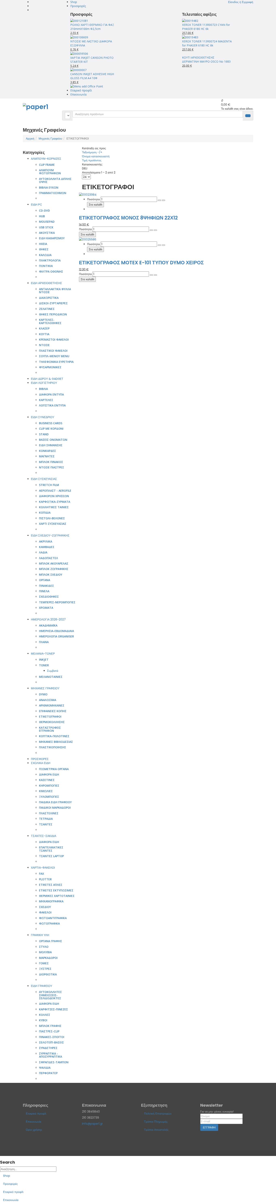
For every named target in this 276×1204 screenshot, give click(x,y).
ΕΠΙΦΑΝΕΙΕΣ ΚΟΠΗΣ (52, 711)
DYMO (43, 694)
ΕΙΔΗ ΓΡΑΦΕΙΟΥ (41, 986)
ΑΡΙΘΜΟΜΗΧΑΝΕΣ (51, 705)
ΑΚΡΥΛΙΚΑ (45, 541)
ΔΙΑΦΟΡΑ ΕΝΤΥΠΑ (51, 394)
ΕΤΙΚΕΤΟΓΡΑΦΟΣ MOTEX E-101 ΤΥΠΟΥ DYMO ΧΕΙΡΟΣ (141, 262)
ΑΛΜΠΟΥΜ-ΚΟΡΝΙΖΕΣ (46, 159)
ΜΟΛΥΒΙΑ (45, 952)
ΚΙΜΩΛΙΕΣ (46, 791)
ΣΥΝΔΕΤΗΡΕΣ (48, 1048)
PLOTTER (45, 879)
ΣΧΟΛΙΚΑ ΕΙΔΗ (40, 763)
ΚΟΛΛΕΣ (44, 1015)
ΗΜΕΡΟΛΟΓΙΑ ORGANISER (56, 636)
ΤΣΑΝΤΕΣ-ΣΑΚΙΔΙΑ (43, 836)
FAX (41, 873)
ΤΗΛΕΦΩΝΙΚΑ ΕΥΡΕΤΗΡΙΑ (56, 362)
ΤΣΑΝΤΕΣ (45, 824)
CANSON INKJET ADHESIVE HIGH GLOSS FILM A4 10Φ (92, 76)
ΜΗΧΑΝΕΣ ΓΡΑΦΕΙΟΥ (45, 688)
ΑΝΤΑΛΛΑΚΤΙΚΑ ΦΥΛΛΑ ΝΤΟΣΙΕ (55, 290)
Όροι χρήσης (34, 1130)
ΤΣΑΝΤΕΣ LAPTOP (51, 856)
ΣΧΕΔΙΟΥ (45, 907)
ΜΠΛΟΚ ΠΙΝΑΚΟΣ (51, 462)
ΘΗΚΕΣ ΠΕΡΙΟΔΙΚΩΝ (53, 314)
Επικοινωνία (78, 94)
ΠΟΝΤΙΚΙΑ (46, 266)
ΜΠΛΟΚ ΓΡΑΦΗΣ (50, 1026)
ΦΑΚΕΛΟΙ (45, 912)
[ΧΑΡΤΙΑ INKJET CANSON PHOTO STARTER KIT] (79, 53)
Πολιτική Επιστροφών (158, 1114)
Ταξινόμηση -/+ (92, 152)
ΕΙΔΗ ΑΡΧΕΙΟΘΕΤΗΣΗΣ (46, 283)
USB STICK (46, 227)
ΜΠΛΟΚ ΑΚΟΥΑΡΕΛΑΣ (53, 563)
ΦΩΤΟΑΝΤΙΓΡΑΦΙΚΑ (53, 918)
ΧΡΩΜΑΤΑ (46, 608)
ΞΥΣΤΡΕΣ (45, 969)
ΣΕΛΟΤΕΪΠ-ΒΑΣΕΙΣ (51, 1042)
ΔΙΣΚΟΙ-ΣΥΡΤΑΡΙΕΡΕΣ (53, 303)
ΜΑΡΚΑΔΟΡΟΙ (48, 958)
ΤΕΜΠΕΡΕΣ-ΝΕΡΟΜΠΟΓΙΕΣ (57, 602)
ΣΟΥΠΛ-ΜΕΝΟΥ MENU (54, 356)
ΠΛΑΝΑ (44, 642)
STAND (44, 434)
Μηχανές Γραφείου (50, 138)
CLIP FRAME (47, 165)
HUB (42, 216)
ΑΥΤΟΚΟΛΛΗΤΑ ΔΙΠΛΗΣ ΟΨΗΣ (55, 180)
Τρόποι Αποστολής (156, 1130)
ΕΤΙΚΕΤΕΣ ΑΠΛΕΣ (50, 885)
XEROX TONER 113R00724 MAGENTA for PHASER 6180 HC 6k (207, 43)
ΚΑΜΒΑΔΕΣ (46, 547)
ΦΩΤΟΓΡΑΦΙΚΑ (49, 923)
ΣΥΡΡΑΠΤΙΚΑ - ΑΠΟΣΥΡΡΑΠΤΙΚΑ (50, 1055)
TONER (44, 665)
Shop (73, 2)
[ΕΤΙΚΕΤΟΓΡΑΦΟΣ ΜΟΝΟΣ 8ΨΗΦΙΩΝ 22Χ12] (88, 194)
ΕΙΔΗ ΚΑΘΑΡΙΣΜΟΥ (52, 238)
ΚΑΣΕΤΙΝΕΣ (47, 780)
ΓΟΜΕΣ (44, 963)
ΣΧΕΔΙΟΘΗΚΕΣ (49, 596)
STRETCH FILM (49, 485)
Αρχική (30, 138)
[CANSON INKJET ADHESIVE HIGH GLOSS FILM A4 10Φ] (78, 70)
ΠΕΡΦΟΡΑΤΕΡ (48, 1073)
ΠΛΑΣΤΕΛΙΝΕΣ (48, 813)
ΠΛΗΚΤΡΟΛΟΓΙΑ (50, 260)
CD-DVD (44, 210)
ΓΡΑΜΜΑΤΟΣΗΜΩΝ (52, 193)
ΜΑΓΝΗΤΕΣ (47, 456)
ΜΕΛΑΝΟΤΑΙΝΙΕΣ (50, 677)
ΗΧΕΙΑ (43, 244)
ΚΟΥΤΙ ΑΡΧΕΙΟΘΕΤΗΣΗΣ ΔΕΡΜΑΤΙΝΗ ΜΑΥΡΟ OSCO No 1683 (206, 59)
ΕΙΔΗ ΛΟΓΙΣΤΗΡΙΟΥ (44, 383)
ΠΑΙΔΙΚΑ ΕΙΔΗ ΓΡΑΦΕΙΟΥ (55, 802)
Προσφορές (78, 6)
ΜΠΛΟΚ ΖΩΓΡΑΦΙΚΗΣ (53, 569)
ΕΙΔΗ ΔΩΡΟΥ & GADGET (47, 379)
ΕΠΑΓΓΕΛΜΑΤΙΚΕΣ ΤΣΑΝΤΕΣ (51, 848)
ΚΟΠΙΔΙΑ (45, 512)
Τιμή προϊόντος (91, 160)
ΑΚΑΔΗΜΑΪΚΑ (48, 625)
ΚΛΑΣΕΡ (44, 328)
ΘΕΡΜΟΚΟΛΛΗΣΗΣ (52, 722)
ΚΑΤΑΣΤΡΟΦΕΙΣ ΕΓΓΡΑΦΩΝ (50, 729)
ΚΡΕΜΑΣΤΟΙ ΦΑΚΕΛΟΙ (54, 339)
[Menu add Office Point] (86, 86)
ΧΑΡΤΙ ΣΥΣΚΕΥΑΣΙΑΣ (52, 524)
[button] (240, 2)
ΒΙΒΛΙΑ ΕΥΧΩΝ (48, 187)
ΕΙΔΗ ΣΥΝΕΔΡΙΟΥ (42, 417)
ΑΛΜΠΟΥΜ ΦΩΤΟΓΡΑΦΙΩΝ (50, 171)
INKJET (43, 659)
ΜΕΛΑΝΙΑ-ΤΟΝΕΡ (43, 654)
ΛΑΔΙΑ (43, 552)
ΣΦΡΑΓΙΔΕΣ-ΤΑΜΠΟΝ (53, 1062)
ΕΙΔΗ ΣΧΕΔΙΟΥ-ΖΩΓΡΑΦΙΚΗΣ (50, 535)
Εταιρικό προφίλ (81, 90)
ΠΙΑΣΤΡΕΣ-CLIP (49, 1031)
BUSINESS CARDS (50, 423)
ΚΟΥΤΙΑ (44, 334)
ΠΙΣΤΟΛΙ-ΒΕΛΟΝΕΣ (52, 518)
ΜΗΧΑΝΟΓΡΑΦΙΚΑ (51, 901)
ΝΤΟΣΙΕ (44, 345)
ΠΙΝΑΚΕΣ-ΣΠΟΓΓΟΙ (51, 1037)
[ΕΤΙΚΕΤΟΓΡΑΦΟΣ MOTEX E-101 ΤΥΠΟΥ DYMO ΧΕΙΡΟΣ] (87, 239)
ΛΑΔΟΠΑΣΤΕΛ (48, 558)
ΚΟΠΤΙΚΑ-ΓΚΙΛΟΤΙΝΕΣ (54, 736)
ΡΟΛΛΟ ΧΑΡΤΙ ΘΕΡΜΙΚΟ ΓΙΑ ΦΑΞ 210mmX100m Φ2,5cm (92, 27)
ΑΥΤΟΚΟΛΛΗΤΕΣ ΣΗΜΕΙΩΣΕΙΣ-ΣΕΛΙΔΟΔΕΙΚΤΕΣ (50, 995)
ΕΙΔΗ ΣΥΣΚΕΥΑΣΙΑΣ (44, 479)
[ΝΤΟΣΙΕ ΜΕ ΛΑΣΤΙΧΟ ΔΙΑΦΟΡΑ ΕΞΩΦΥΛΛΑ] (79, 37)
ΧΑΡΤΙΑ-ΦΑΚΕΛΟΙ (43, 868)
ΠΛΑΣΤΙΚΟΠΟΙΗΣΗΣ (52, 747)
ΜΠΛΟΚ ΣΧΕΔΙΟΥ (50, 574)
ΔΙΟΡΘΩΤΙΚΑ (48, 974)
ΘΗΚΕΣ (43, 249)
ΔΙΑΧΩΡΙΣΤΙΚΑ (49, 298)
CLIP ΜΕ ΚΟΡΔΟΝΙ (51, 428)
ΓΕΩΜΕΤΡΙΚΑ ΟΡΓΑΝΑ (54, 769)
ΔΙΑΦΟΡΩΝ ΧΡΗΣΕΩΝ (54, 496)
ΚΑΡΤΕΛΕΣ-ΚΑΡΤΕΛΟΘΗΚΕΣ (50, 321)
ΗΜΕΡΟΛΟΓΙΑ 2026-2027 (48, 619)
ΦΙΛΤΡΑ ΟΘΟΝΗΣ (51, 271)
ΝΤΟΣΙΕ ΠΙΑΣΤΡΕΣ (51, 467)
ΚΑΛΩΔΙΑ (45, 255)
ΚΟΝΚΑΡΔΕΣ (47, 451)
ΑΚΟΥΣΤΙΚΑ (47, 233)
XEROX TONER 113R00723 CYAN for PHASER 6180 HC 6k (206, 27)
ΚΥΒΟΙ (43, 1020)
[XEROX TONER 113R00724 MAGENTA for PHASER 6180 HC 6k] (190, 37)
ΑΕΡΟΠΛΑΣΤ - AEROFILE (55, 490)
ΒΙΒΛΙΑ (43, 389)
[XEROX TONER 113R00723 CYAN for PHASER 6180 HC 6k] (190, 20)
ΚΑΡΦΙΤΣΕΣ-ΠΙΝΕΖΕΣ (53, 1009)
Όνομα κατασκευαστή (96, 156)
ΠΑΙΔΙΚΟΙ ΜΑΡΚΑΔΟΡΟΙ (55, 807)
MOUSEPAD (47, 222)
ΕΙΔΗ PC (36, 205)
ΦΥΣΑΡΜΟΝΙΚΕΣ (50, 367)
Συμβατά (52, 671)
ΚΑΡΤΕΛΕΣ (46, 400)
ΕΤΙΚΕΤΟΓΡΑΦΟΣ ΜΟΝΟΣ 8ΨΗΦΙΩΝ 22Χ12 (128, 217)
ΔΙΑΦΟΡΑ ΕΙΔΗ (49, 774)
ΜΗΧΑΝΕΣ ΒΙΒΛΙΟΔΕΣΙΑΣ (56, 742)
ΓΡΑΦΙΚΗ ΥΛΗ (40, 935)
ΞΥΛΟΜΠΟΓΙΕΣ (49, 797)
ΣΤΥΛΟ (43, 947)
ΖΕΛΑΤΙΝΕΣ (47, 309)
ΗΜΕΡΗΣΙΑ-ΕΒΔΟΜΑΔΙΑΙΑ (56, 631)
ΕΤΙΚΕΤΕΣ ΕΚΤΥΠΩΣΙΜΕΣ (56, 890)
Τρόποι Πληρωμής (156, 1122)
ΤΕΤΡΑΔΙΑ (46, 819)
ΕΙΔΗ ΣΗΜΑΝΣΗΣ (50, 445)
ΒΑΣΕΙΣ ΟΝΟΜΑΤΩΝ (53, 440)
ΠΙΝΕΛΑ (44, 591)
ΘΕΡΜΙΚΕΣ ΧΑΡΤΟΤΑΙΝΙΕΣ (57, 896)
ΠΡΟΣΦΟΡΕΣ (40, 759)
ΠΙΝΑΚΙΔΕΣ (46, 586)
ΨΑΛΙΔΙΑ (45, 1068)
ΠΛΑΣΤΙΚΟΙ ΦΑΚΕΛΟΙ (53, 351)
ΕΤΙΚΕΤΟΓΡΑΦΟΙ (50, 716)
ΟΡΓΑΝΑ (44, 580)
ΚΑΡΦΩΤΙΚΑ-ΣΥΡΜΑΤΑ (54, 502)
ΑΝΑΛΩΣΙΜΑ (47, 700)
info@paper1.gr (92, 1124)
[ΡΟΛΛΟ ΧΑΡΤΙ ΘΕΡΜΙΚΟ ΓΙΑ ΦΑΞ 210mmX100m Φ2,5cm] (79, 20)
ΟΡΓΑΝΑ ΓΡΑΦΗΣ (50, 941)
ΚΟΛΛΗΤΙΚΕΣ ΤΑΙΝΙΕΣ (54, 507)
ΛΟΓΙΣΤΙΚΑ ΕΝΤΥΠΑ (52, 405)
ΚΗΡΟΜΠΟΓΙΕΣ (49, 785)
